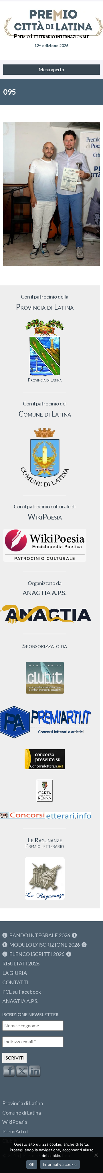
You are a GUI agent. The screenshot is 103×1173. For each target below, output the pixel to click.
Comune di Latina (21, 1112)
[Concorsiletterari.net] (45, 770)
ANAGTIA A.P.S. (20, 1001)
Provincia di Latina (22, 1103)
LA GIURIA (14, 973)
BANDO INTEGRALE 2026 (39, 935)
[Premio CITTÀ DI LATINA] (51, 17)
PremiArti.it (15, 1131)
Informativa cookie (60, 1164)
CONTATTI (15, 982)
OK (32, 1164)
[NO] (96, 1155)
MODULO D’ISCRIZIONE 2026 (44, 944)
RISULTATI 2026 (20, 963)
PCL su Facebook (21, 992)
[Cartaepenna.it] (44, 803)
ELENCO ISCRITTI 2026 (36, 954)
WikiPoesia (14, 1122)
